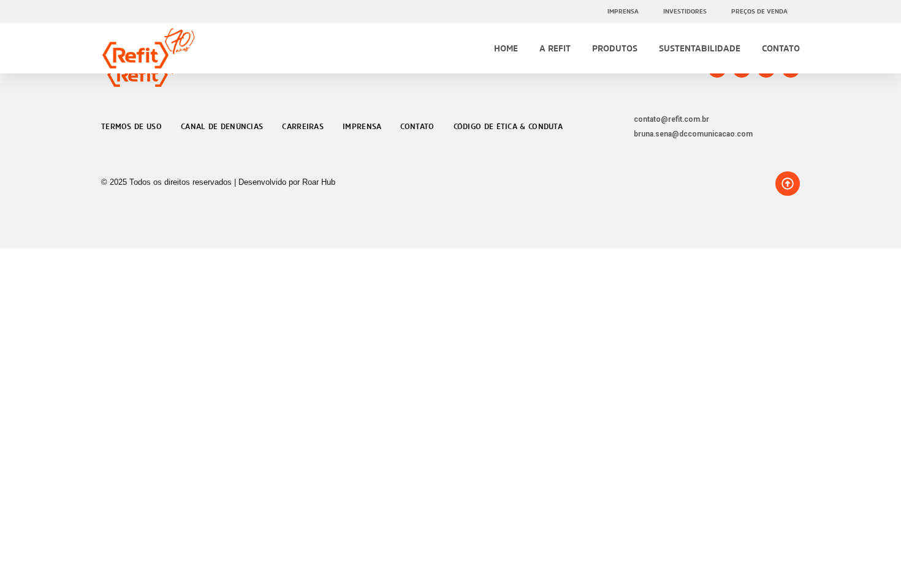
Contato (781, 48)
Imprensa (623, 11)
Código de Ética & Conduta (508, 127)
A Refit (555, 48)
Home (506, 48)
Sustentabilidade (699, 48)
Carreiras (303, 127)
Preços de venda (759, 11)
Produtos (614, 48)
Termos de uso (131, 127)
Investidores (685, 11)
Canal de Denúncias (222, 127)
